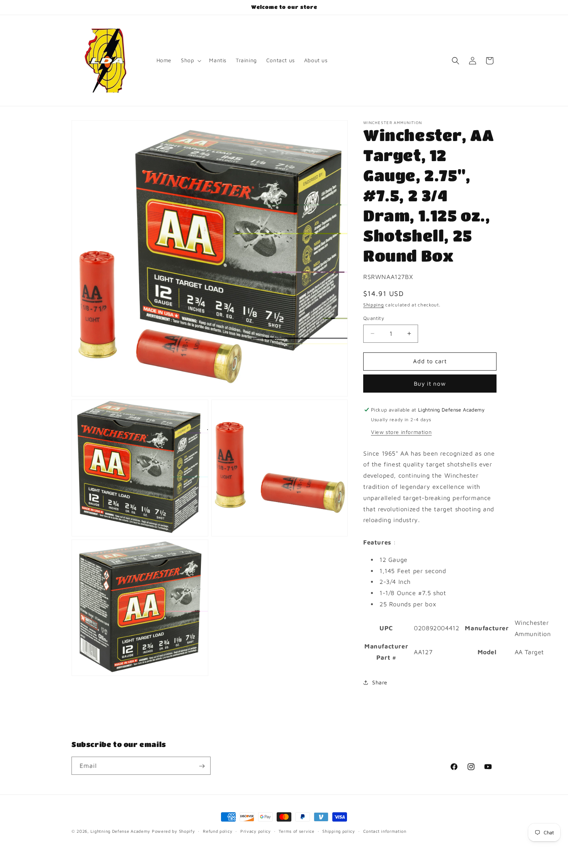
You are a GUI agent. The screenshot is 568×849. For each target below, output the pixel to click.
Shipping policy (338, 830)
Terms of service (296, 830)
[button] (190, 60)
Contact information (384, 830)
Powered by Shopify (173, 831)
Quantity (373, 318)
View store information (401, 432)
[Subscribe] (201, 766)
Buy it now (430, 383)
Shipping (373, 305)
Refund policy (217, 830)
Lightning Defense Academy (120, 831)
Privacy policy (255, 830)
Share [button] (380, 682)
